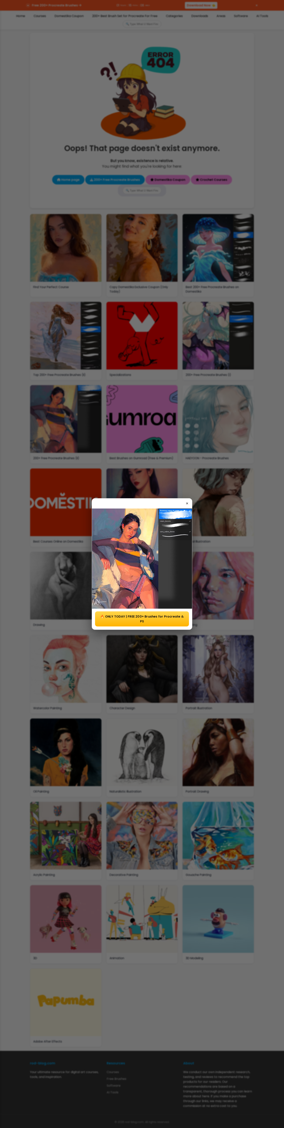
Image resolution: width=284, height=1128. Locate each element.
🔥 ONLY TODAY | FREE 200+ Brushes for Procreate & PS (142, 619)
